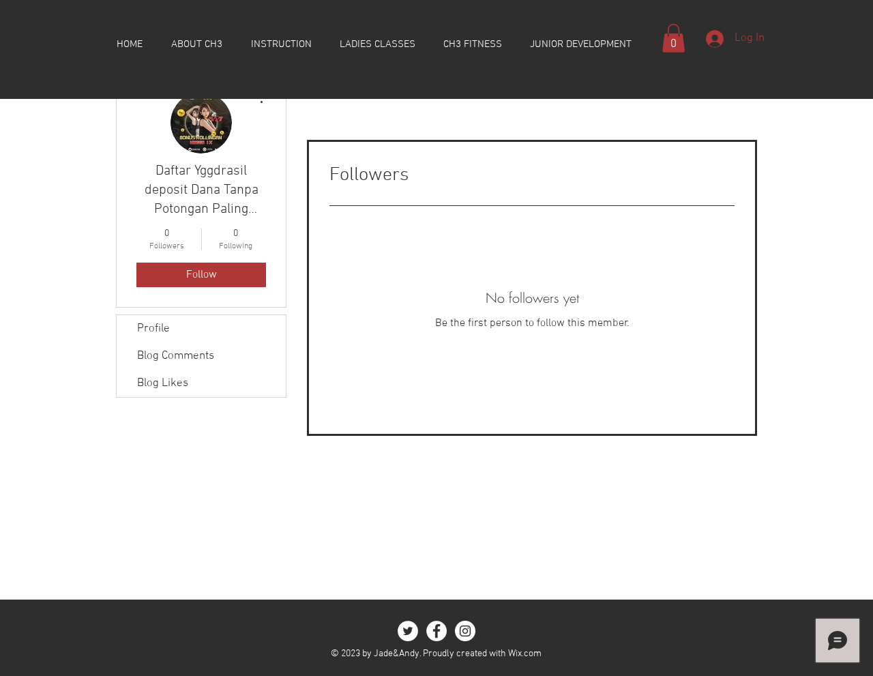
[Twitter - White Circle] (408, 631)
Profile (153, 329)
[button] (673, 38)
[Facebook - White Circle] (436, 631)
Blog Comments (175, 356)
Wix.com (525, 654)
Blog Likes (162, 383)
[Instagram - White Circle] (465, 631)
